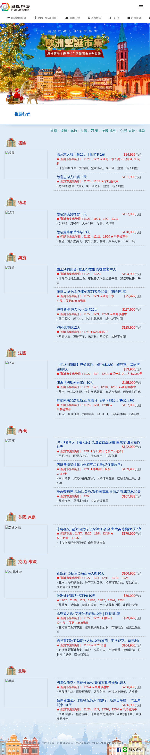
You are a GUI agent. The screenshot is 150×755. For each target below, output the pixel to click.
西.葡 (94, 131)
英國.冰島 (109, 131)
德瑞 (63, 131)
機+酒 (116, 17)
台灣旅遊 (136, 17)
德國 (53, 131)
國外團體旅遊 (18, 17)
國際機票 (96, 17)
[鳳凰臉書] (120, 749)
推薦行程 (22, 114)
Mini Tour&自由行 (47, 17)
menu (141, 7)
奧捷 (74, 131)
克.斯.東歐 (127, 131)
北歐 (141, 131)
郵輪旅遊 (75, 17)
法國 (84, 131)
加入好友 (135, 749)
